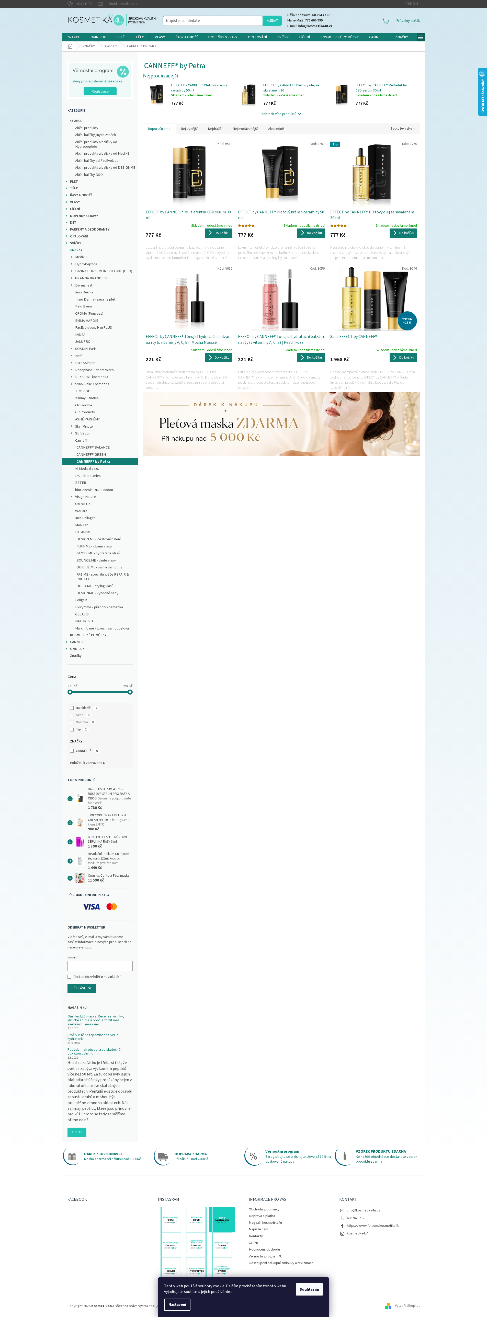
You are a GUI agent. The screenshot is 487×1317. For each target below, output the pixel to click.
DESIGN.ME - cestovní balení (98, 539)
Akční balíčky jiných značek (95, 135)
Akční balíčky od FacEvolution (97, 160)
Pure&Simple (85, 362)
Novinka (85, 722)
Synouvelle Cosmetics (92, 384)
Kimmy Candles (87, 398)
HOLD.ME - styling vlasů (95, 586)
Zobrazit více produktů (278, 114)
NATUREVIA (84, 621)
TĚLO (74, 188)
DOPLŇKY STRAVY (84, 216)
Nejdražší (215, 128)
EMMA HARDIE (86, 320)
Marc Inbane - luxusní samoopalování (103, 628)
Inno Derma (84, 292)
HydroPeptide (86, 264)
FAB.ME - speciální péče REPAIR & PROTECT (102, 577)
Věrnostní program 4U (265, 1256)
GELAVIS (82, 614)
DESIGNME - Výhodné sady (97, 593)
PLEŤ (74, 181)
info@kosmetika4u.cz (363, 1210)
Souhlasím (309, 1289)
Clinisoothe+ (84, 405)
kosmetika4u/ (357, 1233)
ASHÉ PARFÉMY (87, 419)
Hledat (272, 20)
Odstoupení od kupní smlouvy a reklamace (281, 1263)
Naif (78, 356)
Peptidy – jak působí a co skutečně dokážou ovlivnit (94, 1052)
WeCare (81, 511)
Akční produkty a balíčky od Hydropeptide (96, 144)
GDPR (253, 1242)
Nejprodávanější (245, 128)
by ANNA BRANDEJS (91, 278)
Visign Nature (85, 496)
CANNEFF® (87, 750)
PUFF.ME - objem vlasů (94, 546)
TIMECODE (84, 391)
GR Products (85, 412)
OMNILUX (82, 504)
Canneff (81, 440)
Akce (82, 715)
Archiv (77, 1132)
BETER (80, 482)
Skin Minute (84, 426)
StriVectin (82, 433)
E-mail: (310, 26)
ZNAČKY (76, 250)
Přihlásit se (82, 988)
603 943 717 (356, 1218)
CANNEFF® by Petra (93, 461)
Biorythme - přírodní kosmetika (99, 607)
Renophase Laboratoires (94, 370)
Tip (81, 729)
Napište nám (258, 1229)
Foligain (81, 600)
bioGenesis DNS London (94, 490)
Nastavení (177, 1304)
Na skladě (86, 708)
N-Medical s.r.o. (87, 468)
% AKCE (76, 120)
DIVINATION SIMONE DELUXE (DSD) (103, 271)
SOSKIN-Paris (86, 348)
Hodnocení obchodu (264, 1249)
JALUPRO (82, 341)
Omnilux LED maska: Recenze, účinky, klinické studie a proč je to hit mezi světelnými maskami (95, 1020)
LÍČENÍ (75, 209)
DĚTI (73, 222)
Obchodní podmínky (264, 1209)
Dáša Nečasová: (308, 15)
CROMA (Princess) (89, 313)
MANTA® (81, 525)
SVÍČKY (75, 243)
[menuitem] (73, 37)
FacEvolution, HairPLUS (93, 327)
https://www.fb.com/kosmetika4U (373, 1225)
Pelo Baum (83, 306)
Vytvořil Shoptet (407, 1306)
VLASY (75, 202)
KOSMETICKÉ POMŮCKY (88, 635)
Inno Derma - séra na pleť (96, 299)
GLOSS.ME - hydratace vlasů (98, 553)
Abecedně (276, 128)
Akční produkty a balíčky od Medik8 (102, 153)
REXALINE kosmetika (91, 377)
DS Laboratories (88, 475)
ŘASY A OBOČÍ (81, 195)
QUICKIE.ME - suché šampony (99, 567)
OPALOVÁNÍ (79, 236)
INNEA (80, 334)
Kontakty (256, 1236)
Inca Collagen (85, 518)
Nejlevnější (189, 128)
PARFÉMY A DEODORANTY (89, 229)
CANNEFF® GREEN (91, 454)
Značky (76, 655)
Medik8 (80, 257)
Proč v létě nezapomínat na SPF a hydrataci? (92, 1037)
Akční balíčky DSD (89, 174)
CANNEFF (77, 642)
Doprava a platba (262, 1216)
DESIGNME (84, 532)
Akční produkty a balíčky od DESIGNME (105, 167)
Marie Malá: (305, 20)
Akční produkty (86, 128)
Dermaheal (83, 285)
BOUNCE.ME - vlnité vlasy (96, 560)
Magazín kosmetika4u (265, 1222)
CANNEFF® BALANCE (93, 447)
